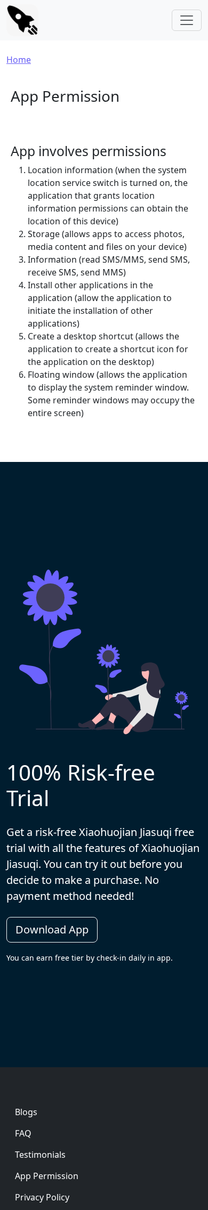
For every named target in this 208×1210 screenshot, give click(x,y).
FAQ (23, 1133)
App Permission (46, 1176)
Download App (52, 929)
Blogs (26, 1112)
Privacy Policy (42, 1197)
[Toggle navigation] (187, 20)
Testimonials (40, 1154)
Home (18, 60)
